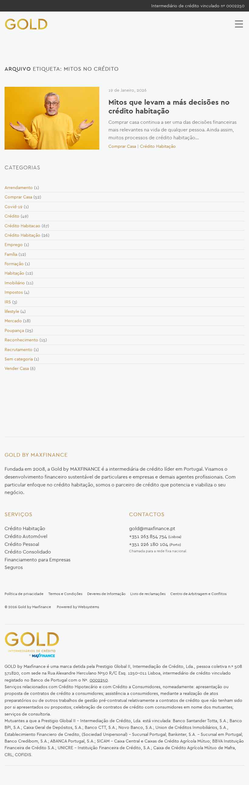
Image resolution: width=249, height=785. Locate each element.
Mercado (13, 320)
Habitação (14, 273)
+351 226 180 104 (148, 544)
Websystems (88, 606)
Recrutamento (18, 349)
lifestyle (12, 311)
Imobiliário (15, 283)
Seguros (14, 567)
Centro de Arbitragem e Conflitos (198, 593)
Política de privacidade (24, 593)
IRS (8, 302)
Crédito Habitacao (22, 225)
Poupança (14, 330)
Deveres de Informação (106, 593)
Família (11, 254)
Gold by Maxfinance (34, 606)
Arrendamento (19, 187)
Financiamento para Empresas (37, 560)
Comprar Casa (122, 146)
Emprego (14, 244)
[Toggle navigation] (239, 23)
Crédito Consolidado (28, 552)
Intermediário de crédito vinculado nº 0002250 (197, 5)
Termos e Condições (65, 593)
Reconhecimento (21, 340)
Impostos (14, 292)
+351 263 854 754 (148, 536)
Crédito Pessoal (22, 544)
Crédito (12, 216)
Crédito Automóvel (26, 536)
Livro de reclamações (147, 593)
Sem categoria (19, 359)
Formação (14, 263)
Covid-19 (13, 206)
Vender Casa (17, 368)
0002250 (99, 680)
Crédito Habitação (158, 146)
